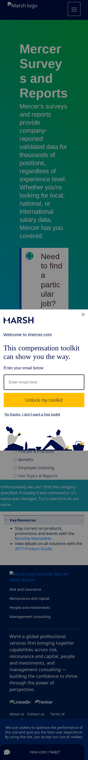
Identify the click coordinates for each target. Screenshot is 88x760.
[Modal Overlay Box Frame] (44, 380)
